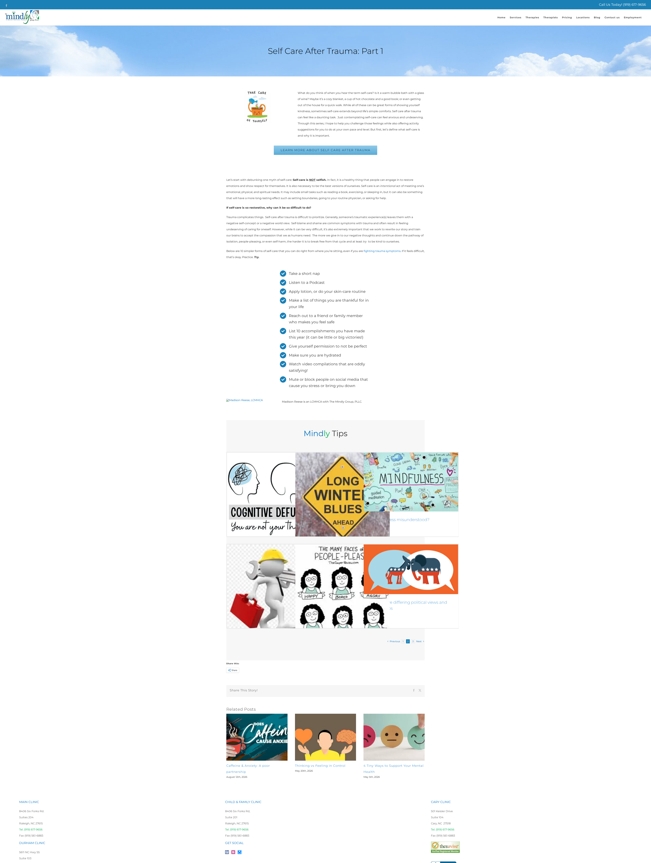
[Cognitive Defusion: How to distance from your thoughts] (274, 494)
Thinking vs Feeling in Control (320, 766)
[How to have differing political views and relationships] (411, 569)
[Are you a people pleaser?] (342, 591)
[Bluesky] (239, 852)
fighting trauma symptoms (382, 251)
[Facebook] (227, 852)
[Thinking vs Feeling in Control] (325, 715)
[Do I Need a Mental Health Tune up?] (274, 590)
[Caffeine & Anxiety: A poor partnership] (257, 715)
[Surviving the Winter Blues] (342, 500)
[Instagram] (233, 852)
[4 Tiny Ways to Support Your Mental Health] (394, 715)
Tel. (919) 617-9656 (31, 829)
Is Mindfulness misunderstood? (398, 519)
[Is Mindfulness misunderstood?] (411, 482)
